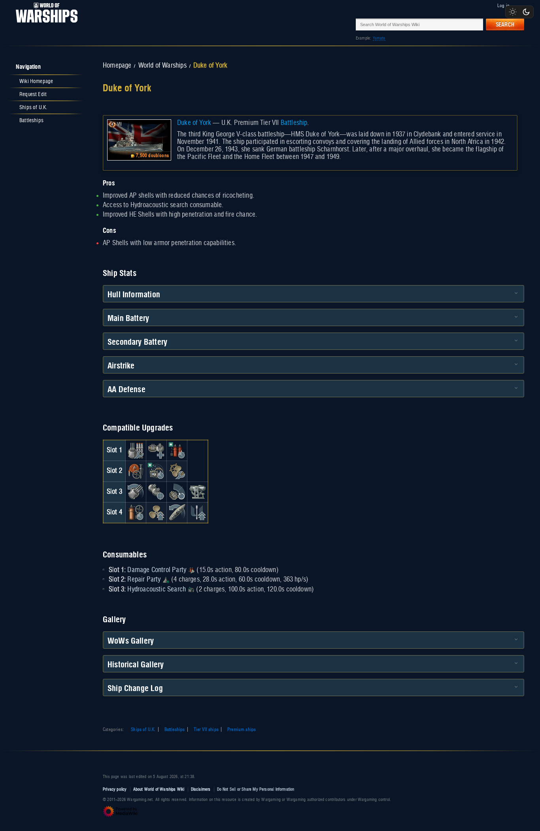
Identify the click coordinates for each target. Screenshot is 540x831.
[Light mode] (513, 12)
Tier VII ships (206, 729)
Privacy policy (115, 789)
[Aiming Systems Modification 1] (197, 491)
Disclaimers (201, 789)
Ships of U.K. (143, 729)
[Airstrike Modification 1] (197, 512)
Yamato (379, 38)
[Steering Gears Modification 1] (177, 512)
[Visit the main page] (44, 24)
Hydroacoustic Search (156, 589)
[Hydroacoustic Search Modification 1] (156, 471)
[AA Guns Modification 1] (177, 491)
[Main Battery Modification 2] (135, 491)
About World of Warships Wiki (159, 789)
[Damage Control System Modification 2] (135, 512)
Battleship (294, 123)
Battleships (174, 729)
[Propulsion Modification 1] (156, 512)
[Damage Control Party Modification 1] (177, 450)
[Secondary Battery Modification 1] (156, 491)
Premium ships (241, 729)
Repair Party (143, 579)
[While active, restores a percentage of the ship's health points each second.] (166, 579)
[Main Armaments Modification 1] (135, 450)
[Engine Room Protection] (177, 471)
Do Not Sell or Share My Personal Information (256, 789)
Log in (503, 5)
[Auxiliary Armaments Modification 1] (156, 450)
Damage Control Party (156, 570)
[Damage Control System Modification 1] (135, 471)
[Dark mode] (526, 12)
